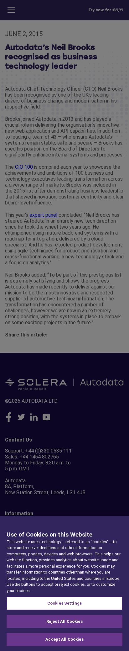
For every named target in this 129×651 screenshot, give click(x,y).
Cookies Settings (64, 603)
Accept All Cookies (64, 639)
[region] (64, 583)
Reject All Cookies (64, 621)
